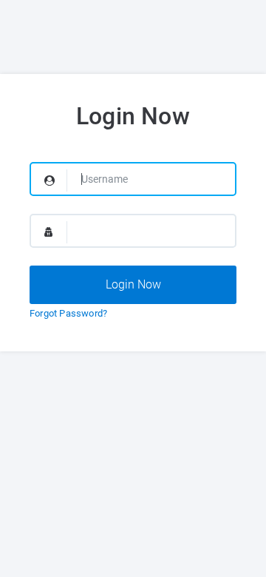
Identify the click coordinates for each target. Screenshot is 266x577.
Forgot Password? (68, 313)
